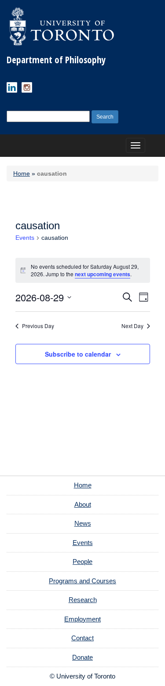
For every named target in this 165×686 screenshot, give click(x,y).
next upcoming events (102, 274)
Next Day (132, 325)
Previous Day (38, 325)
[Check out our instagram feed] (27, 87)
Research (83, 599)
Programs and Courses (82, 581)
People (82, 561)
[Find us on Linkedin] (12, 87)
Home (21, 173)
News (82, 523)
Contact (82, 638)
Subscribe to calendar (78, 354)
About (82, 504)
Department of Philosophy (56, 60)
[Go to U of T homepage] (62, 26)
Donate (82, 657)
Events (24, 237)
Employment (82, 619)
